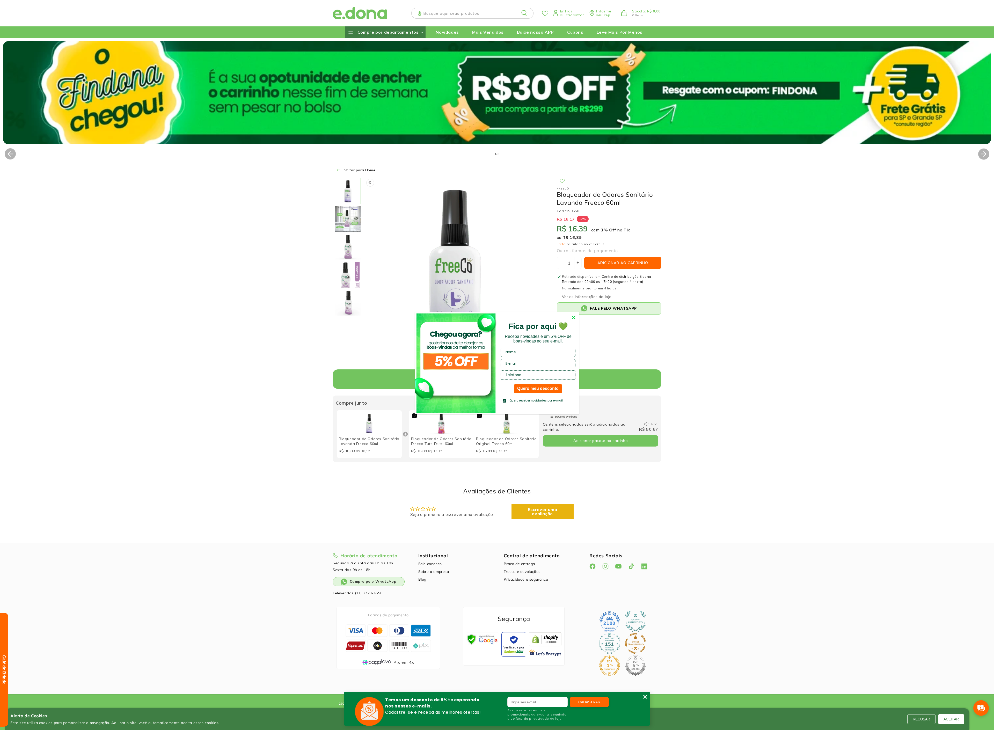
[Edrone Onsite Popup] (497, 365)
